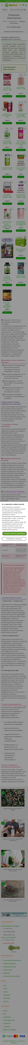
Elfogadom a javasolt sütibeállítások (14, 533)
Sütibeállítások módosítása (14, 539)
